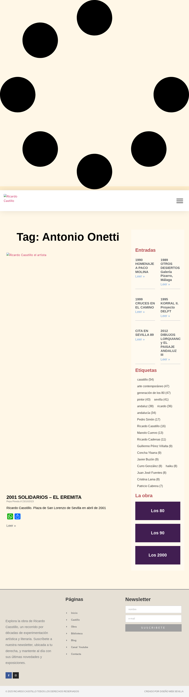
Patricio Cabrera (150, 486)
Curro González (149, 466)
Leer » (11, 526)
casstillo (145, 379)
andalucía (146, 412)
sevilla (161, 399)
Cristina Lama (148, 479)
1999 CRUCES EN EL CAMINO (145, 303)
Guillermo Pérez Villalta (154, 446)
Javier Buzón (148, 459)
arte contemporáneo (153, 386)
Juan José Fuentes (151, 472)
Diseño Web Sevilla (171, 691)
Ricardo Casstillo (151, 426)
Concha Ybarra (149, 452)
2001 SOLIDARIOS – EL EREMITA (44, 497)
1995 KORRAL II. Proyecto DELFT (169, 305)
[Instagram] (16, 675)
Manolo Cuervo (150, 432)
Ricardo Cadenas (151, 439)
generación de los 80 (154, 392)
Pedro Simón (148, 419)
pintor (143, 399)
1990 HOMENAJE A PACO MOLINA (144, 266)
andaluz (145, 406)
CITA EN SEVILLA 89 (144, 333)
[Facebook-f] (9, 675)
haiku (171, 466)
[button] (179, 200)
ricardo (164, 406)
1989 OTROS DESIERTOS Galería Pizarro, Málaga (170, 270)
